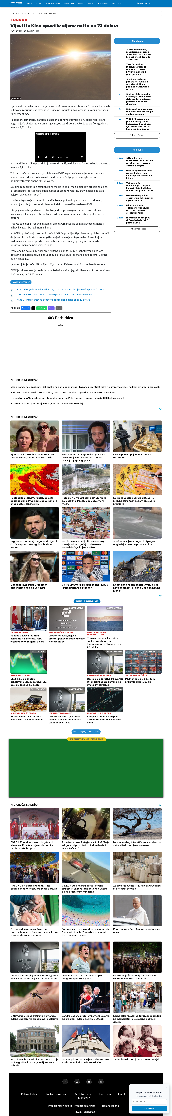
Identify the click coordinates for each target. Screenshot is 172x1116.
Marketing (84, 1098)
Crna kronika (52, 3)
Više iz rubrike (87, 601)
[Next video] (45, 157)
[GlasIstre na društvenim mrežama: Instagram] (104, 1081)
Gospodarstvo (21, 13)
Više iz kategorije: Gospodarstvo (86, 732)
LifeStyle (116, 3)
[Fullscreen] (82, 157)
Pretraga (144, 3)
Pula (29, 3)
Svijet (81, 3)
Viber (51, 308)
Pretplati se (149, 1108)
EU (45, 13)
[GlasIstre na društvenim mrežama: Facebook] (68, 1081)
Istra (38, 3)
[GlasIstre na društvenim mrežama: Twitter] (80, 1081)
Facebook (25, 308)
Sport (91, 3)
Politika (37, 13)
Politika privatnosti (56, 1094)
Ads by (80, 161)
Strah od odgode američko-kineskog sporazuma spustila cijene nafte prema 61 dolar (61, 289)
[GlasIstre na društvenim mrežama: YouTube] (92, 1081)
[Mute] (53, 157)
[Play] (38, 157)
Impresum (105, 1094)
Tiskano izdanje (110, 1106)
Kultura (103, 3)
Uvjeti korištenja (83, 1094)
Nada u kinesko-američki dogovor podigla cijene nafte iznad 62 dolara (53, 300)
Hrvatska (69, 3)
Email (59, 308)
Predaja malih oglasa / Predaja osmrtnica (72, 1106)
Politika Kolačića (30, 1094)
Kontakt (122, 1094)
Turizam (53, 13)
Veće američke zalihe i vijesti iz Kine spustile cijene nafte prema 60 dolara (55, 295)
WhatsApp (41, 308)
